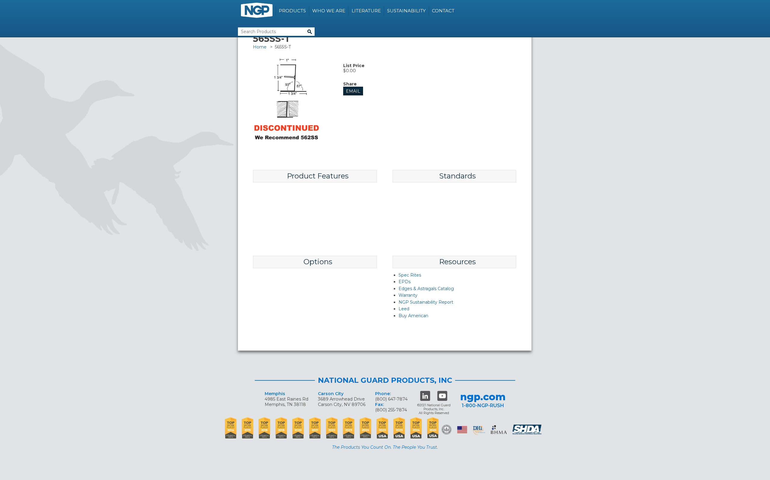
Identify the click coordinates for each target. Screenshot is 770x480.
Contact (443, 11)
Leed (404, 308)
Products (292, 11)
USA (462, 430)
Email (353, 91)
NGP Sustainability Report (426, 302)
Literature (366, 11)
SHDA (528, 430)
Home (259, 47)
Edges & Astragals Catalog (426, 288)
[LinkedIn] (425, 396)
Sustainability (406, 11)
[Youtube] (442, 396)
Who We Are (328, 11)
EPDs (405, 281)
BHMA (499, 430)
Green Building (446, 430)
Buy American (413, 315)
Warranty (408, 295)
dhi (479, 431)
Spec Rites (410, 275)
